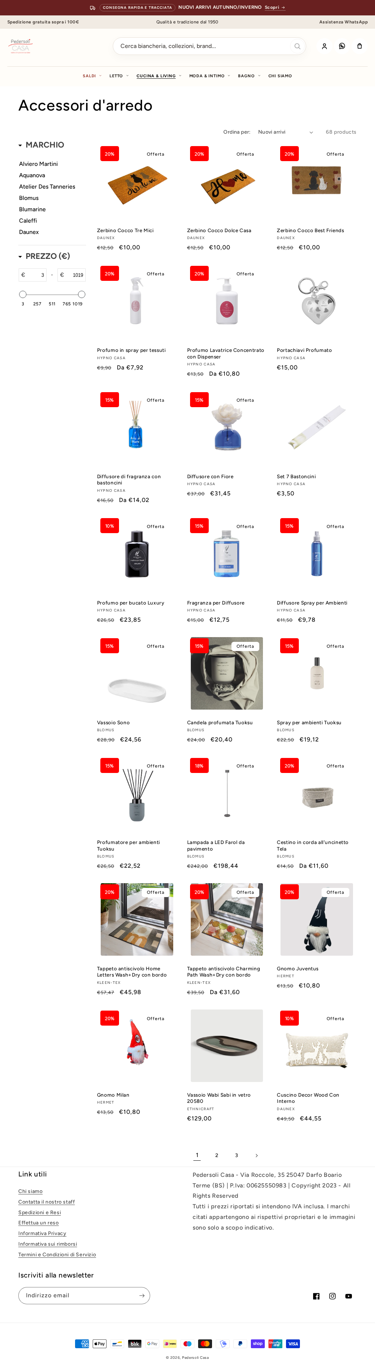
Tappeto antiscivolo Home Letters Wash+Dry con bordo (132, 972)
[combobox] (209, 46)
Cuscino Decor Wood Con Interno (308, 1098)
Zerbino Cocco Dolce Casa (219, 230)
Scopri (272, 7)
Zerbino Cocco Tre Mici (125, 230)
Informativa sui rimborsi (47, 1244)
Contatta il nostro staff (46, 1202)
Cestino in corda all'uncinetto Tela (313, 845)
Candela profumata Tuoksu (220, 722)
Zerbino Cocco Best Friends (310, 230)
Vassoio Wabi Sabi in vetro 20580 (219, 1098)
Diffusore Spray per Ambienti (312, 603)
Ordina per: (236, 132)
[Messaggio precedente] (13, 7)
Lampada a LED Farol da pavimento (216, 845)
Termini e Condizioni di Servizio (57, 1255)
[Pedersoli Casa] (21, 46)
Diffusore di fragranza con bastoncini (129, 479)
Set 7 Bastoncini (296, 476)
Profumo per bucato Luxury (130, 603)
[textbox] (36, 275)
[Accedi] (324, 46)
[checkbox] (49, 164)
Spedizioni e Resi (39, 1212)
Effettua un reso (38, 1223)
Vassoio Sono (113, 722)
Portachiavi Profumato (304, 350)
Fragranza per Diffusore (216, 603)
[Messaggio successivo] (358, 7)
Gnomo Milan (113, 1095)
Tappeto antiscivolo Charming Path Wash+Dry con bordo (223, 972)
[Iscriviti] (142, 1295)
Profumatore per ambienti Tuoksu (128, 845)
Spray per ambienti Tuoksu (309, 722)
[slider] (22, 294)
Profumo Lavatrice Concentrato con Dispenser (225, 353)
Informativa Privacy (42, 1233)
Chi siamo (280, 76)
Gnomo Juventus (298, 968)
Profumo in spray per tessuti (131, 350)
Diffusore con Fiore (210, 476)
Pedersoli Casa (195, 1357)
